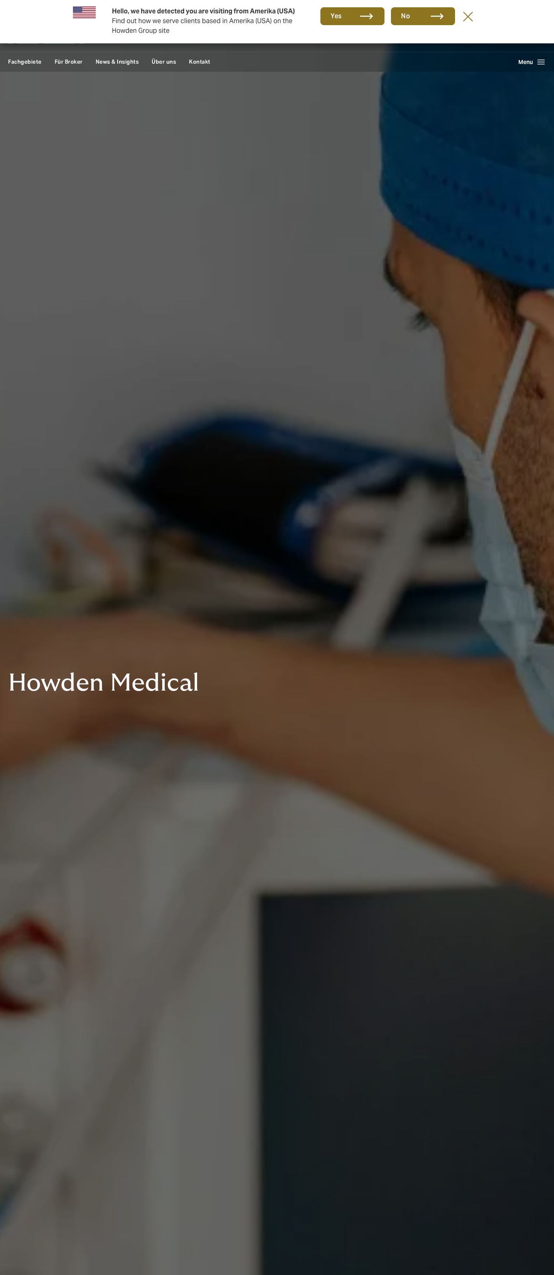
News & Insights (117, 61)
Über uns (164, 61)
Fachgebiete (25, 61)
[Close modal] (468, 16)
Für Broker (69, 61)
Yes (336, 16)
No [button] (405, 16)
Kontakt (199, 61)
